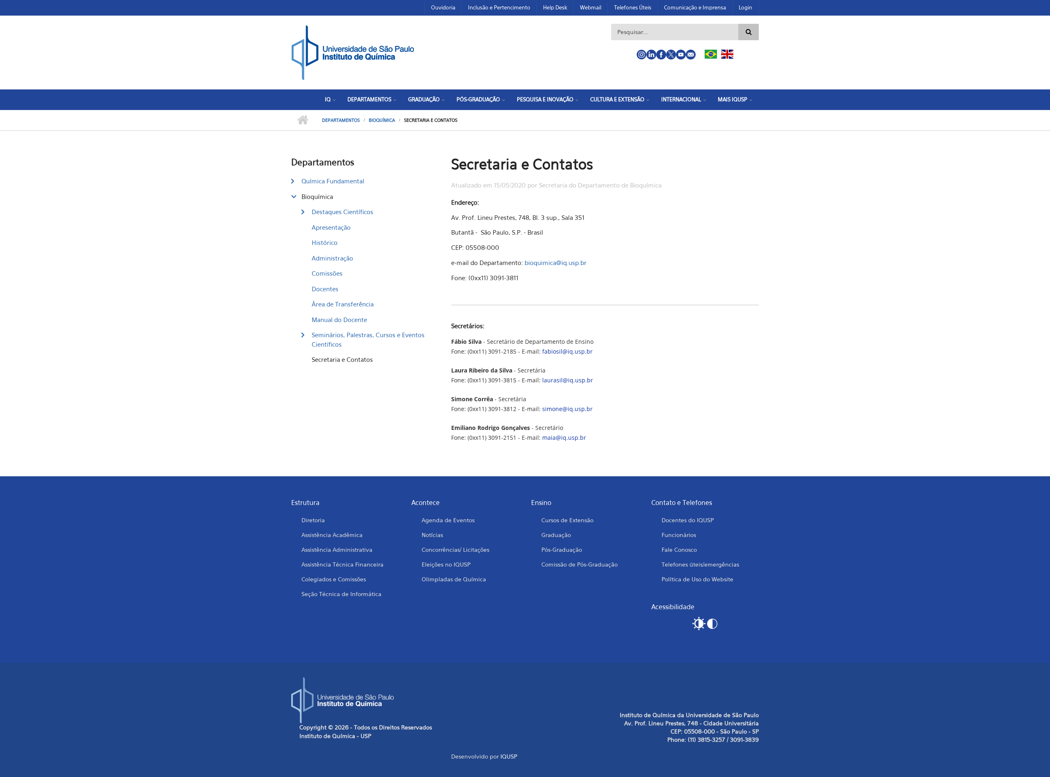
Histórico (325, 242)
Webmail (590, 7)
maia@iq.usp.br (564, 437)
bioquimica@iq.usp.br (556, 262)
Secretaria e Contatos (342, 359)
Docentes (325, 289)
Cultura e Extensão (617, 99)
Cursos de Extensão (567, 519)
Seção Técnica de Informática (341, 593)
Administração (332, 258)
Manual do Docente (339, 319)
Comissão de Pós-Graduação (579, 564)
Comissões (327, 273)
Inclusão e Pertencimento (499, 7)
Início (302, 120)
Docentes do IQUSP (688, 519)
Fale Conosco (679, 549)
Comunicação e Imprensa (695, 7)
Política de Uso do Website (697, 579)
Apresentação (331, 227)
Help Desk (555, 7)
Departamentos (369, 99)
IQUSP (508, 756)
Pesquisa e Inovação (545, 99)
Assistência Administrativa (336, 549)
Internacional (681, 99)
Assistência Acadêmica (332, 534)
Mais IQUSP (732, 99)
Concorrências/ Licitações (455, 549)
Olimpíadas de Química (454, 579)
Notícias (432, 534)
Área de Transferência (343, 304)
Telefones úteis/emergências (700, 564)
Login (745, 7)
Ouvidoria (443, 7)
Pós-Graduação (478, 99)
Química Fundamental (332, 181)
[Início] (352, 51)
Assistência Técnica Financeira (342, 564)
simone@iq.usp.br (567, 409)
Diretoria (313, 519)
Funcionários (679, 534)
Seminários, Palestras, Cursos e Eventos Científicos (368, 339)
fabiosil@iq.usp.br (567, 351)
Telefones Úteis (632, 7)
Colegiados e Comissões (333, 579)
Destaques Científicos (342, 211)
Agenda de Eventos (448, 519)
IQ (328, 99)
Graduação (424, 99)
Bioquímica (382, 120)
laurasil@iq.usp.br (567, 380)
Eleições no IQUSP (446, 564)
